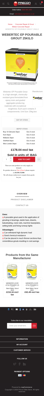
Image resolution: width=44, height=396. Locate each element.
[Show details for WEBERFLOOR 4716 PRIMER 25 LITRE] (12, 271)
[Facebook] (19, 364)
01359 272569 (19, 172)
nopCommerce (26, 387)
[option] (12, 279)
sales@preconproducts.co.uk (24, 14)
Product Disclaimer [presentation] (22, 200)
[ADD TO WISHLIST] (38, 159)
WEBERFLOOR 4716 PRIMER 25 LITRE (12, 285)
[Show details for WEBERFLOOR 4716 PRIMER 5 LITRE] (32, 271)
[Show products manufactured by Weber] (38, 103)
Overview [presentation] (22, 194)
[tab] (22, 194)
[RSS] (29, 363)
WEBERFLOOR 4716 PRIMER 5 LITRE (32, 285)
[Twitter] (15, 364)
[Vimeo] (24, 364)
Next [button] (40, 279)
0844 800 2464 (27, 10)
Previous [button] (3, 279)
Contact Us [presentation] (22, 205)
